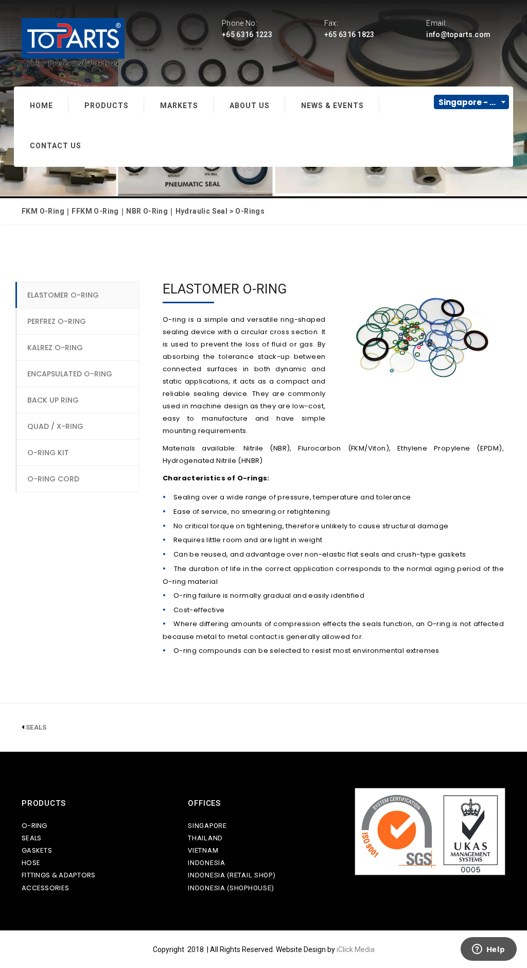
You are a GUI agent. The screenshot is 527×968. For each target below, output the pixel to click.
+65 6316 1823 (349, 34)
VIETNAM (203, 850)
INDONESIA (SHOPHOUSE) (231, 888)
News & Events (332, 105)
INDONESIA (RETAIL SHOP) (231, 875)
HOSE (31, 863)
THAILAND (205, 838)
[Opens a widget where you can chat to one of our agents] (488, 950)
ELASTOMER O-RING (63, 295)
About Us (250, 105)
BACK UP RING (53, 400)
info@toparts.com (458, 34)
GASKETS (37, 850)
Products (106, 105)
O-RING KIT (48, 452)
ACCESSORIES (45, 888)
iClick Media (356, 949)
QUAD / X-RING (55, 426)
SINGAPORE (207, 825)
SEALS (32, 838)
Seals (36, 727)
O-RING (34, 826)
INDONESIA (206, 863)
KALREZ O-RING (55, 347)
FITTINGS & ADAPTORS (59, 875)
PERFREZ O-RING (56, 321)
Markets (179, 105)
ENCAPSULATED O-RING (69, 374)
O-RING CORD (53, 479)
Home (41, 105)
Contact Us (55, 146)
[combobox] (471, 102)
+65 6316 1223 (247, 34)
